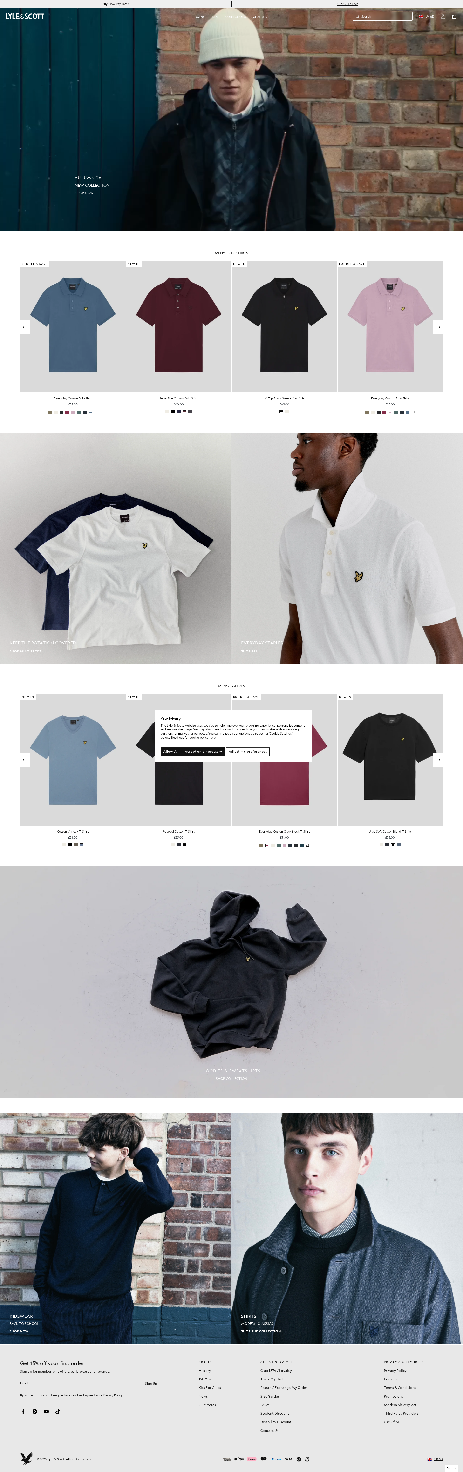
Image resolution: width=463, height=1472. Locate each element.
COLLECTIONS (235, 17)
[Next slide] (438, 327)
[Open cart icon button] (454, 16)
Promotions (393, 1396)
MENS (200, 17)
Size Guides (269, 1396)
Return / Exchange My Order (283, 1387)
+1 (307, 412)
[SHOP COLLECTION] (231, 982)
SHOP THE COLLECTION (261, 1331)
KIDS (215, 17)
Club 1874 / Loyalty (276, 1370)
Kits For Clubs (210, 1387)
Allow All (171, 751)
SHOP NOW (19, 1331)
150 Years (206, 1379)
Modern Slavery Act (400, 1404)
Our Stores (207, 1404)
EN (448, 1468)
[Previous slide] (25, 327)
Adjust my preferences (248, 751)
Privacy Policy (113, 1395)
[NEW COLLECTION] (231, 115)
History (205, 1370)
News (203, 1396)
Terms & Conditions (400, 1387)
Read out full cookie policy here (193, 737)
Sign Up (151, 1383)
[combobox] (451, 1468)
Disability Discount (276, 1421)
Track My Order (273, 1379)
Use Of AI (391, 1421)
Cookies (390, 1379)
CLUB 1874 (260, 17)
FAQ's (264, 1404)
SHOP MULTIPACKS (25, 651)
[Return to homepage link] (25, 16)
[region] (233, 736)
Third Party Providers (401, 1413)
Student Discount (274, 1413)
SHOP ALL (249, 651)
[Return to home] (26, 1459)
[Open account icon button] (443, 16)
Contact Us (269, 1430)
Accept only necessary (203, 751)
